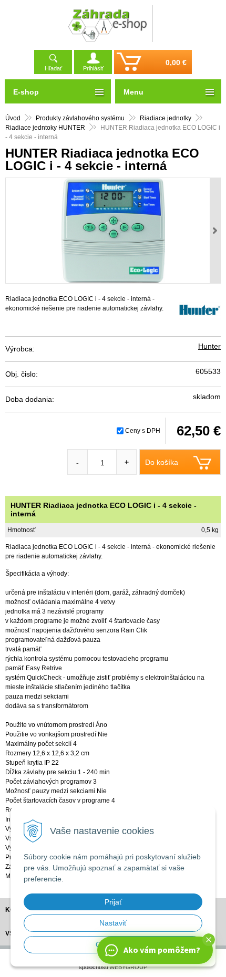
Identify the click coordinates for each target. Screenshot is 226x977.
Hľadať (53, 68)
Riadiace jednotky (165, 118)
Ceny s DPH (142, 430)
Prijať (113, 902)
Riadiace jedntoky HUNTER (45, 127)
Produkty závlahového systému (80, 118)
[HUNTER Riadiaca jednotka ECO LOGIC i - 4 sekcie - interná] (113, 231)
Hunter (209, 346)
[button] (208, 939)
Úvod (12, 118)
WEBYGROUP (128, 967)
